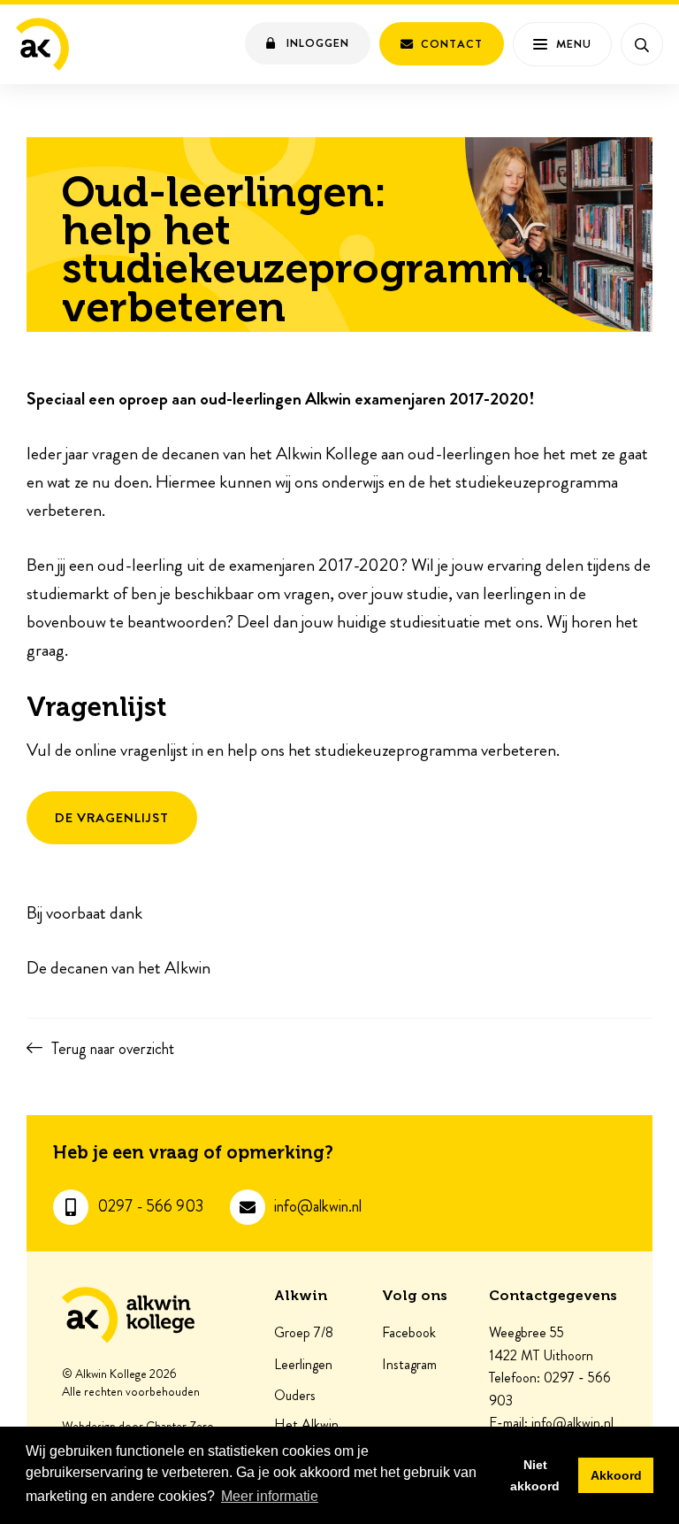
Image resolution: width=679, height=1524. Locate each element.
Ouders (295, 1396)
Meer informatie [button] (269, 1496)
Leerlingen (303, 1365)
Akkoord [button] (616, 1475)
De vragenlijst (112, 817)
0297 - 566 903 (150, 1206)
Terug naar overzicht (112, 1048)
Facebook (409, 1333)
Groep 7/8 (303, 1333)
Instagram (409, 1365)
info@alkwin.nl (318, 1206)
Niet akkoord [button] (535, 1475)
